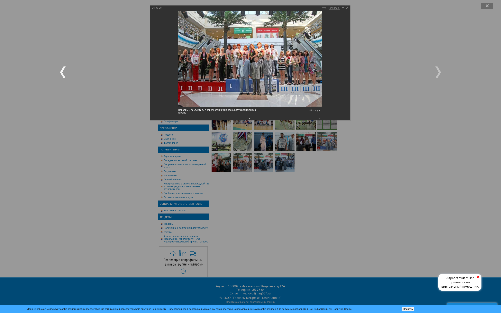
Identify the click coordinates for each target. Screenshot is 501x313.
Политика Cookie (342, 309)
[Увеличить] (343, 8)
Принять (408, 309)
